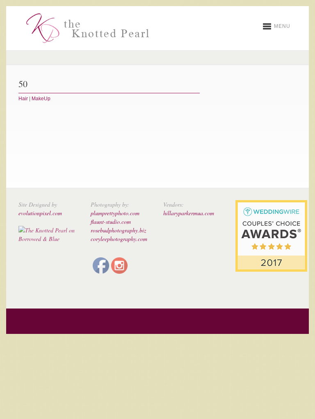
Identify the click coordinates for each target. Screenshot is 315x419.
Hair (23, 98)
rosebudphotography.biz (118, 230)
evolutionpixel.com (40, 213)
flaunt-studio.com (111, 221)
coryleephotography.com (119, 239)
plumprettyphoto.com (115, 213)
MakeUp (41, 98)
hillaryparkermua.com (188, 213)
